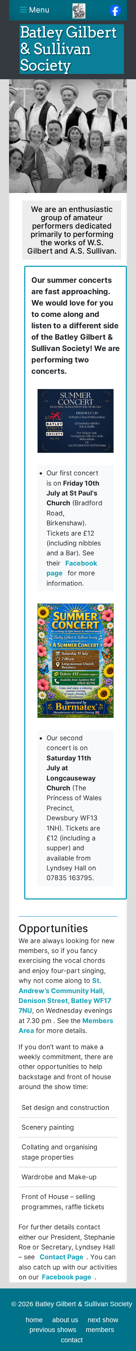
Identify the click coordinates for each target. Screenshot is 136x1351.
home (34, 1320)
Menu (37, 10)
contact (72, 1340)
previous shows (52, 1330)
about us (65, 1320)
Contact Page (61, 1257)
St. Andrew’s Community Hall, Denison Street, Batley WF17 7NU (65, 995)
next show (103, 1320)
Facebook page (71, 568)
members (100, 1330)
